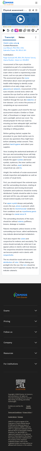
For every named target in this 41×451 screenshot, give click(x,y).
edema (20, 221)
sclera (23, 238)
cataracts (16, 89)
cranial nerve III (20, 214)
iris (21, 168)
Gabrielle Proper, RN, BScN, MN (14, 50)
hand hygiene (15, 144)
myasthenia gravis (29, 211)
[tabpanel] (20, 157)
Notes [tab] (22, 37)
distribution (7, 262)
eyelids (20, 160)
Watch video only (10, 43)
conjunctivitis (8, 255)
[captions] (29, 30)
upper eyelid (12, 203)
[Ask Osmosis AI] (16, 30)
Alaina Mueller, (8, 60)
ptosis (18, 206)
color (16, 262)
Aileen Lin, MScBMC (22, 60)
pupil (20, 165)
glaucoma (7, 89)
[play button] (4, 30)
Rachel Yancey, (30, 58)
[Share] (33, 10)
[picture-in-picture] (25, 30)
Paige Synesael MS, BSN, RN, (13, 58)
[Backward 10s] (8, 30)
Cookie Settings (28, 407)
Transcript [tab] (9, 37)
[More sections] (35, 37)
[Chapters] (21, 30)
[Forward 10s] (12, 30)
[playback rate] (33, 30)
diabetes (30, 100)
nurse (27, 78)
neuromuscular (21, 209)
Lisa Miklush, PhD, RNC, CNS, (13, 48)
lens (25, 265)
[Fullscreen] (37, 30)
